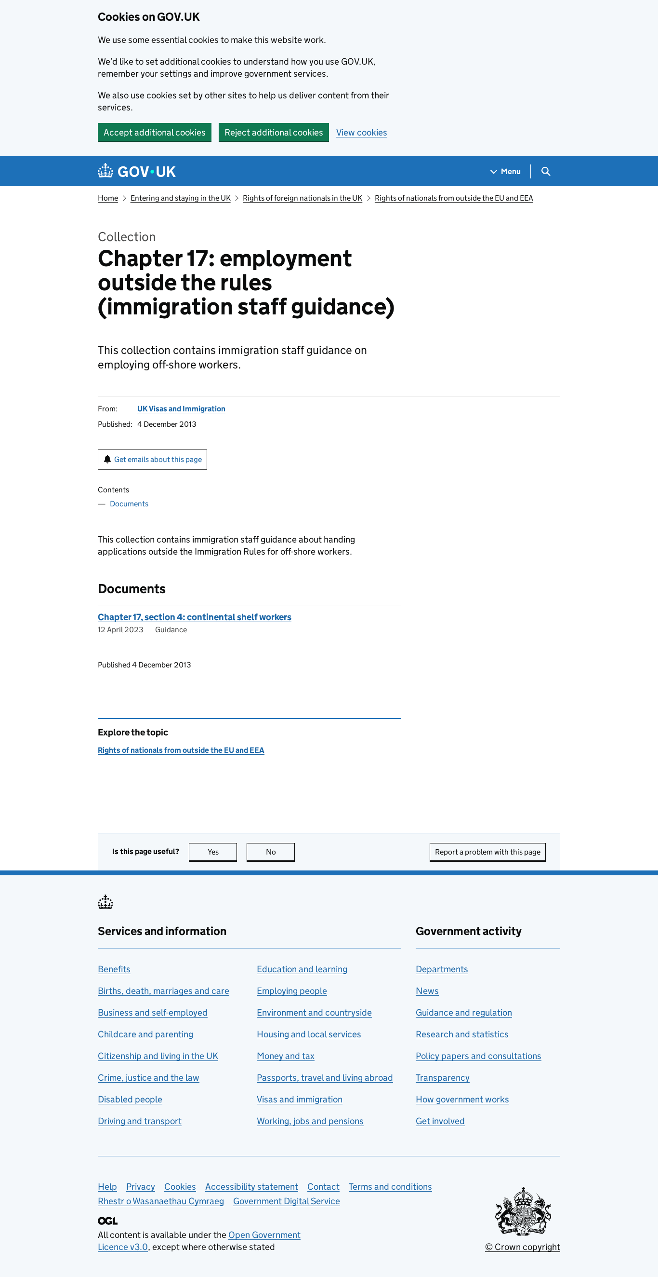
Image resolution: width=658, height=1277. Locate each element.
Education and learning (302, 969)
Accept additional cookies (155, 132)
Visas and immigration (299, 1099)
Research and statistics (462, 1034)
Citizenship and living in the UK (158, 1055)
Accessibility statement (251, 1186)
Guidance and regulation (464, 1012)
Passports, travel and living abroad (325, 1077)
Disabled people (130, 1099)
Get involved (440, 1121)
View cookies (361, 132)
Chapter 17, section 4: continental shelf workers (194, 617)
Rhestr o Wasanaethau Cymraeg (161, 1201)
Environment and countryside (314, 1012)
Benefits (114, 969)
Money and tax (286, 1055)
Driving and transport (140, 1121)
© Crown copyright (522, 1246)
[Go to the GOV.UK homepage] (137, 171)
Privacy (140, 1186)
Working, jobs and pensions (310, 1121)
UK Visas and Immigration (181, 408)
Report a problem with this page (487, 851)
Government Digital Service (286, 1201)
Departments (442, 969)
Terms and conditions (390, 1186)
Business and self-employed (153, 1012)
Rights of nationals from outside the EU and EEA (454, 198)
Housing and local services (309, 1034)
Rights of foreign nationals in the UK (302, 198)
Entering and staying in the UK (181, 198)
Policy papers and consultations (478, 1055)
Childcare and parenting (145, 1034)
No (280, 851)
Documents (129, 503)
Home (108, 198)
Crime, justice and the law (148, 1077)
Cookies (180, 1186)
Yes (222, 851)
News (427, 990)
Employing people (292, 990)
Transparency (443, 1077)
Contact (323, 1186)
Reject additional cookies (273, 132)
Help (107, 1186)
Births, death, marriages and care (163, 990)
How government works (462, 1099)
